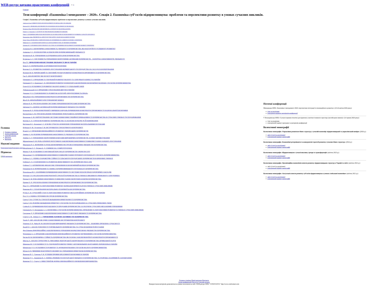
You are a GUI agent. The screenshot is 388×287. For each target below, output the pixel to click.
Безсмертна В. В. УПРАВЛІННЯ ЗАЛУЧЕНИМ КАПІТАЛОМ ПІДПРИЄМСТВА (51, 55)
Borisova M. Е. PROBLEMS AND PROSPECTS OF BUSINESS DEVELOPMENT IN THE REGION (48, 26)
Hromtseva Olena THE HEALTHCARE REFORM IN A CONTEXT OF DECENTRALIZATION (46, 29)
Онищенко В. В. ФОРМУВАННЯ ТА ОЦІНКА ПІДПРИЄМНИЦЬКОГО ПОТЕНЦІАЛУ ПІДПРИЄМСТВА (60, 169)
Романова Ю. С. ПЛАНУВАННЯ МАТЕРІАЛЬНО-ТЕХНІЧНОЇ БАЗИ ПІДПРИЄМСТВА (54, 189)
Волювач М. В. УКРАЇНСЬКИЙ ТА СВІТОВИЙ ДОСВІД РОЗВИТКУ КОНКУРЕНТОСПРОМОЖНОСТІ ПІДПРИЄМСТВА (66, 73)
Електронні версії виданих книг (12, 148)
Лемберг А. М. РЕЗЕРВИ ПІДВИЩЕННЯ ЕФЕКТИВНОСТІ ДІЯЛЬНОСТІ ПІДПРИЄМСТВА (56, 134)
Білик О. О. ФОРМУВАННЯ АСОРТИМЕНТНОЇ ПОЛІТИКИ (44, 66)
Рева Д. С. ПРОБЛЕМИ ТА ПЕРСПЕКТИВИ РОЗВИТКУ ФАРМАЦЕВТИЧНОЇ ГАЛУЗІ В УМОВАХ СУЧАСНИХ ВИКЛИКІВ (67, 186)
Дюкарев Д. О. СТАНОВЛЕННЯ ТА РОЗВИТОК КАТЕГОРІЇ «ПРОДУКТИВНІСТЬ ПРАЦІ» (55, 93)
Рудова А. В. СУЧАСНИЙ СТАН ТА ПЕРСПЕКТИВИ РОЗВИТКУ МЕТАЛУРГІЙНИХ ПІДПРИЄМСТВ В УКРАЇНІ (64, 193)
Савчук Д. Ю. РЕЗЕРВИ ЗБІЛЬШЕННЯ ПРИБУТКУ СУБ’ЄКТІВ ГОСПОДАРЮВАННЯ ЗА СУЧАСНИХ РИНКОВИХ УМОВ (67, 203)
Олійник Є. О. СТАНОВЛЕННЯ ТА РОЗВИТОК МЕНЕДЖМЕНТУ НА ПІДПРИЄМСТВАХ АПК (57, 162)
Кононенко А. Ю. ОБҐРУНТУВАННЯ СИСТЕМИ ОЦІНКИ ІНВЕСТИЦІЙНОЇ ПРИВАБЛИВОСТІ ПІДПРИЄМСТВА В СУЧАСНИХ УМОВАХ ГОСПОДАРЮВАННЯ (82, 117)
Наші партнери (196, 280)
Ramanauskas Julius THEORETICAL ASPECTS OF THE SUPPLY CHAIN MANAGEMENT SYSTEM (49, 37)
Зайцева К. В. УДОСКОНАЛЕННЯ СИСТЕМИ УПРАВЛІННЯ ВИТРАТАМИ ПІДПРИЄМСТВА (57, 103)
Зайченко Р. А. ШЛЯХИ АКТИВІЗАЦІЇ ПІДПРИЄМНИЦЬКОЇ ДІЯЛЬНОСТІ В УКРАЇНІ (54, 107)
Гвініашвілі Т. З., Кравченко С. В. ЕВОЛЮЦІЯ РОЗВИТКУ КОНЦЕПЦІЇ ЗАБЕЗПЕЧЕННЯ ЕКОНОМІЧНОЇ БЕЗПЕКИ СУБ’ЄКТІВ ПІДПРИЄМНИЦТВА (77, 83)
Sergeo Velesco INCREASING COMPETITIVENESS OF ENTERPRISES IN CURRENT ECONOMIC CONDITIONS (52, 40)
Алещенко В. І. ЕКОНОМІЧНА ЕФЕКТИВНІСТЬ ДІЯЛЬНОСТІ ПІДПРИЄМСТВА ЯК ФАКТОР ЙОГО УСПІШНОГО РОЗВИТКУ (69, 49)
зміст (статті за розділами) (276, 135)
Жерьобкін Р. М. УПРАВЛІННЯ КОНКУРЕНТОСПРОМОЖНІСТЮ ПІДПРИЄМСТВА (53, 97)
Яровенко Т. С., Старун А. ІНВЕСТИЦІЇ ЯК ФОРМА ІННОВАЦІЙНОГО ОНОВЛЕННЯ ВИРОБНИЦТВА (60, 261)
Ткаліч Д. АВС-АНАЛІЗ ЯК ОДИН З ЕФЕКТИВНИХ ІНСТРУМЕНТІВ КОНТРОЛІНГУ (54, 220)
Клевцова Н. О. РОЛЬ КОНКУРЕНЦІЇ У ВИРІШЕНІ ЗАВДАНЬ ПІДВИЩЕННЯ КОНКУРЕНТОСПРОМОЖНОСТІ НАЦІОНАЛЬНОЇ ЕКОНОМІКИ (75, 110)
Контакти (8, 139)
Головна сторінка (11, 132)
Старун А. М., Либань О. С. (55, 217)
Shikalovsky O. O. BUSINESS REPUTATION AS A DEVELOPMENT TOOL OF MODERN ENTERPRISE (50, 42)
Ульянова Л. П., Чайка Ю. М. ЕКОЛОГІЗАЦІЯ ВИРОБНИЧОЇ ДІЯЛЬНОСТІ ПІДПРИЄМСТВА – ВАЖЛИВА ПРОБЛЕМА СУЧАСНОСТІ (71, 223)
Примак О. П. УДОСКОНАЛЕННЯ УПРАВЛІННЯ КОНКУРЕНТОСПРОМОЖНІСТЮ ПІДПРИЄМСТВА (60, 182)
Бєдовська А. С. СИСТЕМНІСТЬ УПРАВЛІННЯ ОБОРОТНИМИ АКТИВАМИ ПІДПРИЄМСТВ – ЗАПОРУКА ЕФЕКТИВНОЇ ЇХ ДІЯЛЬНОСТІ (74, 59)
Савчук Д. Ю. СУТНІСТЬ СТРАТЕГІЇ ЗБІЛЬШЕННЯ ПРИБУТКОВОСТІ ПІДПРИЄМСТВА (55, 199)
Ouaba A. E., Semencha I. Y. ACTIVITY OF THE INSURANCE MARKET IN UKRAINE (45, 31)
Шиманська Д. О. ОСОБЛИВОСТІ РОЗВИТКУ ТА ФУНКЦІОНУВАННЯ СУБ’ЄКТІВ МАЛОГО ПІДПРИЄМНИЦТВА (65, 247)
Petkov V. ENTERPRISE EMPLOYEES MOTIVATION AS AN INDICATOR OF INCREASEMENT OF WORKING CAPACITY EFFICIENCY (59, 34)
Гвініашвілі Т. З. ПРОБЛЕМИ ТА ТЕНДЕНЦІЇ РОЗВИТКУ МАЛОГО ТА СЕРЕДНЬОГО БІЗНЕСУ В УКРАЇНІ (61, 79)
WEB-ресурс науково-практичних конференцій (35, 5)
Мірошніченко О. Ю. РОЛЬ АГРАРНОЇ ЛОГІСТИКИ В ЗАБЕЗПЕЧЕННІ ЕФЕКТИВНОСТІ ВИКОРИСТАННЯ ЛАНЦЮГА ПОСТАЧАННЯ (72, 141)
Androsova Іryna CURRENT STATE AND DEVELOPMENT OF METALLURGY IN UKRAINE (47, 23)
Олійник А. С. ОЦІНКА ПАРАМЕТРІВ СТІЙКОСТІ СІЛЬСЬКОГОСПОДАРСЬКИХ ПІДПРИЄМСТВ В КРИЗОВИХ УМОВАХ (68, 158)
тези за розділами (273, 111)
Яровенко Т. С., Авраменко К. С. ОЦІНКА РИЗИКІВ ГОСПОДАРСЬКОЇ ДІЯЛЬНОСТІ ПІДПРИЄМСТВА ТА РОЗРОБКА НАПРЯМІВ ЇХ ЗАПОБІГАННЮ (77, 258)
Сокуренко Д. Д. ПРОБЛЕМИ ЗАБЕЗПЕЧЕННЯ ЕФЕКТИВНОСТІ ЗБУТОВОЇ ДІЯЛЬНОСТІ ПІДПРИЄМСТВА (62, 213)
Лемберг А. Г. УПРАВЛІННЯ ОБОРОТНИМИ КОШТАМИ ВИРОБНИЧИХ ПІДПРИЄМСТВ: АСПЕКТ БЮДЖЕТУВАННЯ (66, 138)
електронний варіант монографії (278, 137)
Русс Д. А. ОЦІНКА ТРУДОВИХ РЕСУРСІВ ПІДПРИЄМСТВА (45, 196)
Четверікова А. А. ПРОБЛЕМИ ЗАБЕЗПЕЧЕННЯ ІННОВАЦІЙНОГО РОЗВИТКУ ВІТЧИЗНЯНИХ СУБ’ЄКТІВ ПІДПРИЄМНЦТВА (69, 234)
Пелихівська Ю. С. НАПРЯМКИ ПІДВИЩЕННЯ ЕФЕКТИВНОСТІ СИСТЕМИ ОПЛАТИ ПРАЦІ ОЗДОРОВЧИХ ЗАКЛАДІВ (67, 172)
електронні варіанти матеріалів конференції (282, 113)
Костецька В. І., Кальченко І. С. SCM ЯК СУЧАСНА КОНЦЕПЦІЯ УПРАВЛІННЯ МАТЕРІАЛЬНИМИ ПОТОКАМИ (64, 124)
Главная (25, 10)
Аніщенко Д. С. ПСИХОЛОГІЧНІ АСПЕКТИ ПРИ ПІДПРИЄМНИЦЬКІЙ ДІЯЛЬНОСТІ (54, 52)
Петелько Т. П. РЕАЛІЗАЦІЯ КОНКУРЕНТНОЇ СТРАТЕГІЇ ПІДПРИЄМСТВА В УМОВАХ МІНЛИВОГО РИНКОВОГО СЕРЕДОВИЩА (71, 175)
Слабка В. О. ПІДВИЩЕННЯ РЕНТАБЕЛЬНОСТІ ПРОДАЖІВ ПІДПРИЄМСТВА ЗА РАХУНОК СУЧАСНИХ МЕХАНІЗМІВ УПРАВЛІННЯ (72, 206)
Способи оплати (10, 136)
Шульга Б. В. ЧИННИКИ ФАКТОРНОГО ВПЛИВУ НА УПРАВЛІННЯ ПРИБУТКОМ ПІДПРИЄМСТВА (60, 251)
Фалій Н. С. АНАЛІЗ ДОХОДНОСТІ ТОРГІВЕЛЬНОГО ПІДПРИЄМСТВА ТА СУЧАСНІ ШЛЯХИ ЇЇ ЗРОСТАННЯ (63, 227)
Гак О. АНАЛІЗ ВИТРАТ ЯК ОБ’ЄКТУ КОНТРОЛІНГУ (42, 76)
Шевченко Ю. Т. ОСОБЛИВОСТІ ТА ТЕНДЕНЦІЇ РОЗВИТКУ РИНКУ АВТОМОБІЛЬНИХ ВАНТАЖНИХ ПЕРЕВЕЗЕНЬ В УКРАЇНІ (70, 244)
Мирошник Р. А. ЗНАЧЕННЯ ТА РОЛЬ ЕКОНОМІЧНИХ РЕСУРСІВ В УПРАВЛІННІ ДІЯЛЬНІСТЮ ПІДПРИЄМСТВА (65, 145)
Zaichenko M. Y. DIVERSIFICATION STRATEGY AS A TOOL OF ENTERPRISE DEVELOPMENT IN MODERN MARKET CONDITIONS (58, 45)
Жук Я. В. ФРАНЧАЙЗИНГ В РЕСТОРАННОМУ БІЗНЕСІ (43, 100)
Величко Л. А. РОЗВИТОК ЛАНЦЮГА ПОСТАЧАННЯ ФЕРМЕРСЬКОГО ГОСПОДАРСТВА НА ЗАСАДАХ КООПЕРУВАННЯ (68, 69)
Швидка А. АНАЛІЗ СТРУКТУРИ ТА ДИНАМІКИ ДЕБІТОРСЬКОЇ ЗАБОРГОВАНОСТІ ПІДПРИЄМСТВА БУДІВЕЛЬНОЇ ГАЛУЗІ (69, 241)
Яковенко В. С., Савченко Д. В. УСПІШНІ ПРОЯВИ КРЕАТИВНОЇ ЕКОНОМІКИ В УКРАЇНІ (56, 254)
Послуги (8, 137)
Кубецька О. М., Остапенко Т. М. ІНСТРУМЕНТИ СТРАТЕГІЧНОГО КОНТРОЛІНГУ (53, 127)
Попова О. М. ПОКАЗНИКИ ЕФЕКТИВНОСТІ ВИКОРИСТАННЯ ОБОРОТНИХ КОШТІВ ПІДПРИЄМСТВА (62, 179)
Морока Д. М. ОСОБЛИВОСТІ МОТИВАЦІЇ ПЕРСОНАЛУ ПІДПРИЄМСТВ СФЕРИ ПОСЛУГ (56, 151)
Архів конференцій (11, 134)
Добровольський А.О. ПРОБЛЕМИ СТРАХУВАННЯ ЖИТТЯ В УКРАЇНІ (48, 90)
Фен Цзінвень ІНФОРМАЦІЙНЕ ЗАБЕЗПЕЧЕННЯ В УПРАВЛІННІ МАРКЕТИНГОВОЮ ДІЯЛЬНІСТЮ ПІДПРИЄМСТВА (66, 230)
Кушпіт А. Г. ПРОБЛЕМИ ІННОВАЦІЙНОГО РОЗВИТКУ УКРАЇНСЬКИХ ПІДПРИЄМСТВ (55, 131)
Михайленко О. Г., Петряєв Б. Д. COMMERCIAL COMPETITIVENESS (47, 148)
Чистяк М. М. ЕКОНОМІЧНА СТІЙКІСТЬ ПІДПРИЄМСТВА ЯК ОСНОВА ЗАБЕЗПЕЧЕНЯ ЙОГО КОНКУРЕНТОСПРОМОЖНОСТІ (70, 237)
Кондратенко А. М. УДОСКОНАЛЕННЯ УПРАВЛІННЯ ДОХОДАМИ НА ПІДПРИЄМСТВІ (55, 114)
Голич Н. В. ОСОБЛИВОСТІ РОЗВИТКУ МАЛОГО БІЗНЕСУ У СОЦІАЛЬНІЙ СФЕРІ (53, 86)
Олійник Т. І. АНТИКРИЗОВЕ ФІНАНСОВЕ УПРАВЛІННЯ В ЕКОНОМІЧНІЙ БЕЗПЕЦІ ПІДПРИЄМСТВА (61, 165)
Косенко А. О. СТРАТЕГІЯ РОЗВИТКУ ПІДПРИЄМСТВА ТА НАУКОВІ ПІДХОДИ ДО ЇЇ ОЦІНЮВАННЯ (60, 121)
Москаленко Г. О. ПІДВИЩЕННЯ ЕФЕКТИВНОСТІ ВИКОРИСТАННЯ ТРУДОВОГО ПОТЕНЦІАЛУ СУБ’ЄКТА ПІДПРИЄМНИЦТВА (71, 155)
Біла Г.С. (49, 62)
